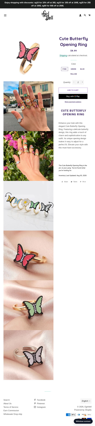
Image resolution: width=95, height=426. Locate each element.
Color (73, 64)
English (85, 401)
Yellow (73, 74)
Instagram (41, 407)
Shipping (63, 55)
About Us (7, 403)
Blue (82, 69)
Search (6, 400)
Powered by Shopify (83, 410)
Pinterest (40, 403)
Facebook (40, 400)
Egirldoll (88, 407)
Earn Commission (11, 410)
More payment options (73, 102)
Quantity (67, 82)
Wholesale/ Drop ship (12, 414)
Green (73, 69)
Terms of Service (10, 407)
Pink (64, 69)
